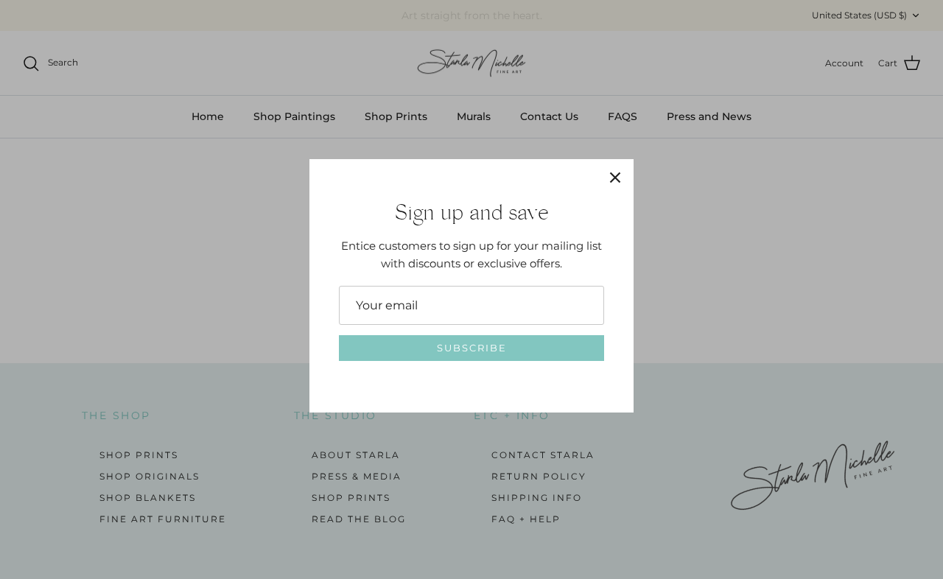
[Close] (615, 177)
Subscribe (472, 348)
